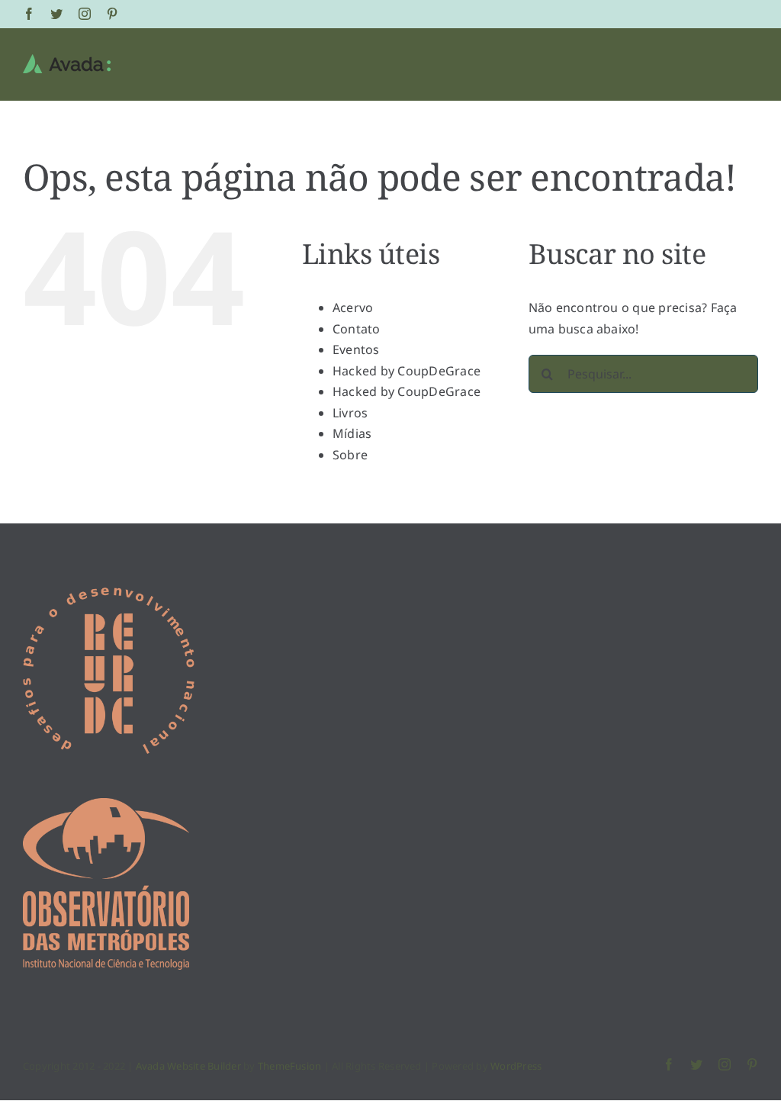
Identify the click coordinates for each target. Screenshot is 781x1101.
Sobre (350, 454)
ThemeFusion (290, 1066)
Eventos (356, 349)
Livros (350, 412)
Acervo (353, 307)
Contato (357, 328)
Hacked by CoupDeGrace (406, 370)
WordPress (516, 1066)
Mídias (352, 433)
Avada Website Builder (188, 1066)
